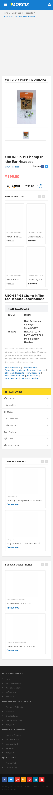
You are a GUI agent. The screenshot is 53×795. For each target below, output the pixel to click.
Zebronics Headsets (36, 370)
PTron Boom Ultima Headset (14, 279)
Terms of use (11, 767)
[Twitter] (11, 779)
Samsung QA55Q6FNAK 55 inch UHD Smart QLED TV (25, 500)
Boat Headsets (11, 378)
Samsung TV (12, 496)
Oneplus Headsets (36, 232)
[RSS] (23, 779)
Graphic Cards (12, 716)
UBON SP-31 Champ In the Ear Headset (19, 16)
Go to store (39, 186)
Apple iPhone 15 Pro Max (18, 603)
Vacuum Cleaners (13, 683)
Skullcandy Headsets (14, 373)
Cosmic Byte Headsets (36, 275)
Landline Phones (13, 735)
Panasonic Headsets (30, 378)
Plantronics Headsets (14, 375)
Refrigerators (12, 692)
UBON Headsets (12, 166)
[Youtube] (41, 779)
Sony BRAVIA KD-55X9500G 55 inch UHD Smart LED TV (25, 543)
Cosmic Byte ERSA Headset (36, 279)
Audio (11, 398)
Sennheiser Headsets (15, 370)
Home (5, 13)
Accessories (13, 445)
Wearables (11, 405)
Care (11, 438)
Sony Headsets (33, 373)
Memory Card (12, 744)
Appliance (13, 432)
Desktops (10, 711)
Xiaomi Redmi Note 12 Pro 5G (20, 646)
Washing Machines (14, 687)
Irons (8, 679)
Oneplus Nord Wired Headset (36, 237)
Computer (13, 418)
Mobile (10, 412)
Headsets (29, 13)
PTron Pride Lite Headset (14, 237)
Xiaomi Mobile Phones (16, 642)
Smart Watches (12, 739)
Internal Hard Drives (15, 720)
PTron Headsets (13, 232)
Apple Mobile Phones (15, 599)
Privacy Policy (12, 763)
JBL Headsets (32, 375)
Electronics (16, 13)
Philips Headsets (12, 367)
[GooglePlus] (17, 779)
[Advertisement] (26, 47)
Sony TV (10, 539)
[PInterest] (29, 779)
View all (9, 696)
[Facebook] (4, 779)
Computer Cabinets (14, 707)
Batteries (10, 748)
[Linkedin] (35, 779)
